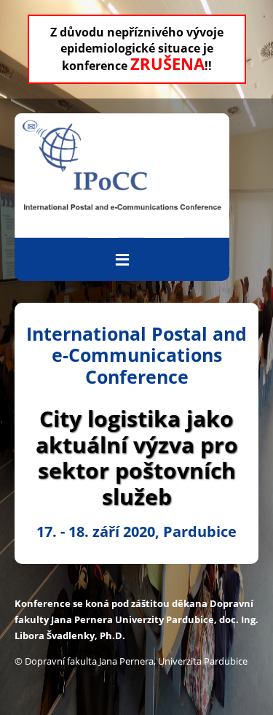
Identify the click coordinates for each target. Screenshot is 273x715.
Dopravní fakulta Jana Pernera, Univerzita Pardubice (136, 661)
